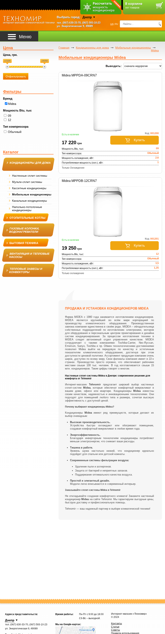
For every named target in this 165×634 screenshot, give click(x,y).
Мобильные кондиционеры (133, 47)
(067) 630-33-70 (72, 22)
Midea (12, 103)
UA (111, 24)
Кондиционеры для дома (92, 47)
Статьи (115, 626)
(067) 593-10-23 (91, 22)
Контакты (116, 623)
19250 (45, 60)
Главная (64, 47)
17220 (7, 60)
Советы (115, 630)
